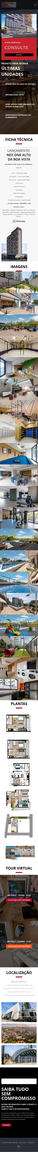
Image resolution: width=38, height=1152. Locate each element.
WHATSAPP (19, 55)
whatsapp (6, 1125)
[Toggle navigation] (35, 5)
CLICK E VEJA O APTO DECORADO (19, 900)
